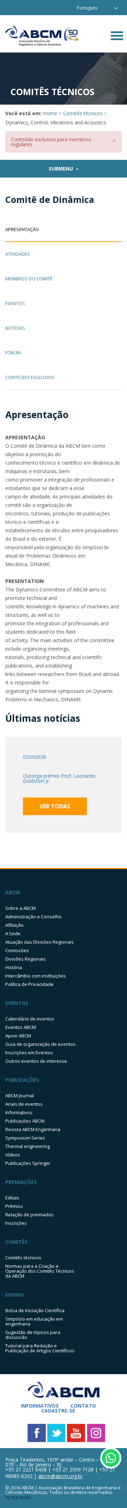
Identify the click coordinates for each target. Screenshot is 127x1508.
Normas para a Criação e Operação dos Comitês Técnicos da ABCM (39, 1271)
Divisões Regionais (25, 959)
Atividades (17, 254)
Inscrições (16, 1223)
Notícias (15, 328)
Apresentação (22, 229)
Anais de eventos (24, 1104)
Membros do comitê (29, 279)
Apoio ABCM (18, 1035)
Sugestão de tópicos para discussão (32, 1334)
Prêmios (14, 1206)
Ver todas (55, 806)
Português (87, 8)
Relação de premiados (29, 1214)
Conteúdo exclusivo (29, 377)
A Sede (12, 933)
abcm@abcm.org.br (60, 1476)
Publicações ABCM (24, 1121)
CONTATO (83, 1405)
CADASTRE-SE (58, 1410)
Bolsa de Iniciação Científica (35, 1310)
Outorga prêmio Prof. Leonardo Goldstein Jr (59, 778)
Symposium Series (25, 1138)
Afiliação (14, 925)
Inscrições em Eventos (29, 1052)
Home (50, 113)
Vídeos (12, 1155)
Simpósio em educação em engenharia (34, 1321)
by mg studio (18, 1497)
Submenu (61, 168)
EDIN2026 (34, 756)
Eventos (15, 303)
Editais (12, 1197)
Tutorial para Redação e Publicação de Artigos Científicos (39, 1348)
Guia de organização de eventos (40, 1044)
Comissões (17, 950)
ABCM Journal (19, 1095)
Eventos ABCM (20, 1027)
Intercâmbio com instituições (35, 976)
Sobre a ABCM (20, 908)
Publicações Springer (27, 1163)
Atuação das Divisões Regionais (39, 942)
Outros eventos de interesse (36, 1061)
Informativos (18, 1112)
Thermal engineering (27, 1146)
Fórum (13, 353)
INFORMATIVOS (40, 1405)
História (13, 967)
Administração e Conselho (33, 916)
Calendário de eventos (29, 1019)
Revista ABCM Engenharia (32, 1129)
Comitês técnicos (83, 113)
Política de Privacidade (29, 984)
